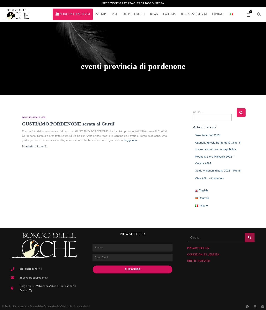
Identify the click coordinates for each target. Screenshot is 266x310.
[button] (258, 14)
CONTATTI (218, 14)
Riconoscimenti (133, 14)
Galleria (169, 14)
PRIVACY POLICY (198, 248)
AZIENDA (101, 14)
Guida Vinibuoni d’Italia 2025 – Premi (217, 170)
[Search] (250, 237)
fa (41, 146)
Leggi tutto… (132, 140)
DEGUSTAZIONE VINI (194, 14)
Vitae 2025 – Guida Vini (209, 178)
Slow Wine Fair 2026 (207, 135)
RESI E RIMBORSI (198, 260)
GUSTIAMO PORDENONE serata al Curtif (68, 123)
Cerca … (198, 111)
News (154, 14)
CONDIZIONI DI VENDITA (203, 254)
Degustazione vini (34, 117)
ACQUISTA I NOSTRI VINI (75, 14)
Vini (114, 14)
